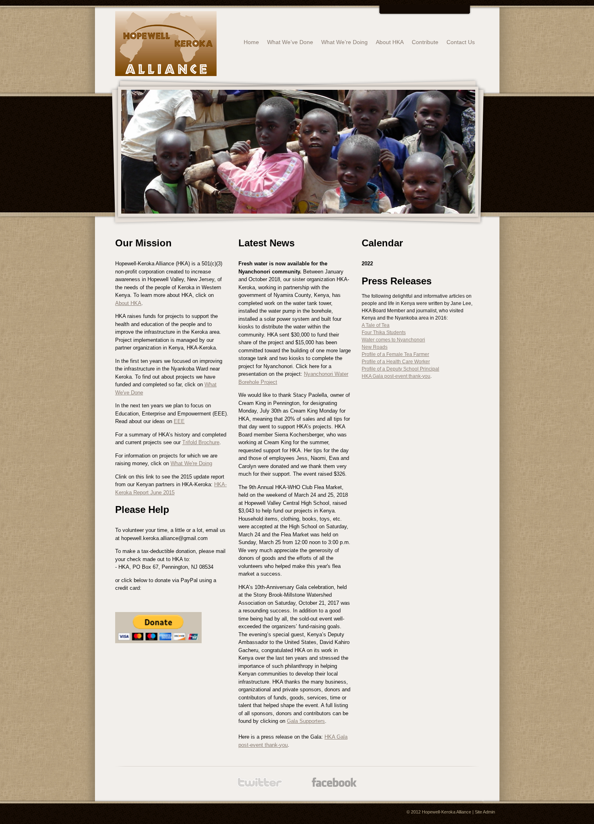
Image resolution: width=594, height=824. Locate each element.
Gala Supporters (306, 721)
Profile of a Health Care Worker (396, 361)
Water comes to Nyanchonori (393, 340)
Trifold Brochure (200, 442)
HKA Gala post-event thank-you (396, 376)
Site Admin (485, 811)
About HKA (390, 42)
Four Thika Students (384, 332)
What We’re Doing (344, 42)
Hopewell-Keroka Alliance (446, 811)
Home (251, 42)
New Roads (375, 347)
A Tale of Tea (376, 325)
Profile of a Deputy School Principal (400, 369)
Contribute (425, 42)
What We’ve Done (290, 42)
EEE (179, 421)
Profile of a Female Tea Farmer (395, 354)
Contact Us (461, 42)
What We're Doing (191, 463)
